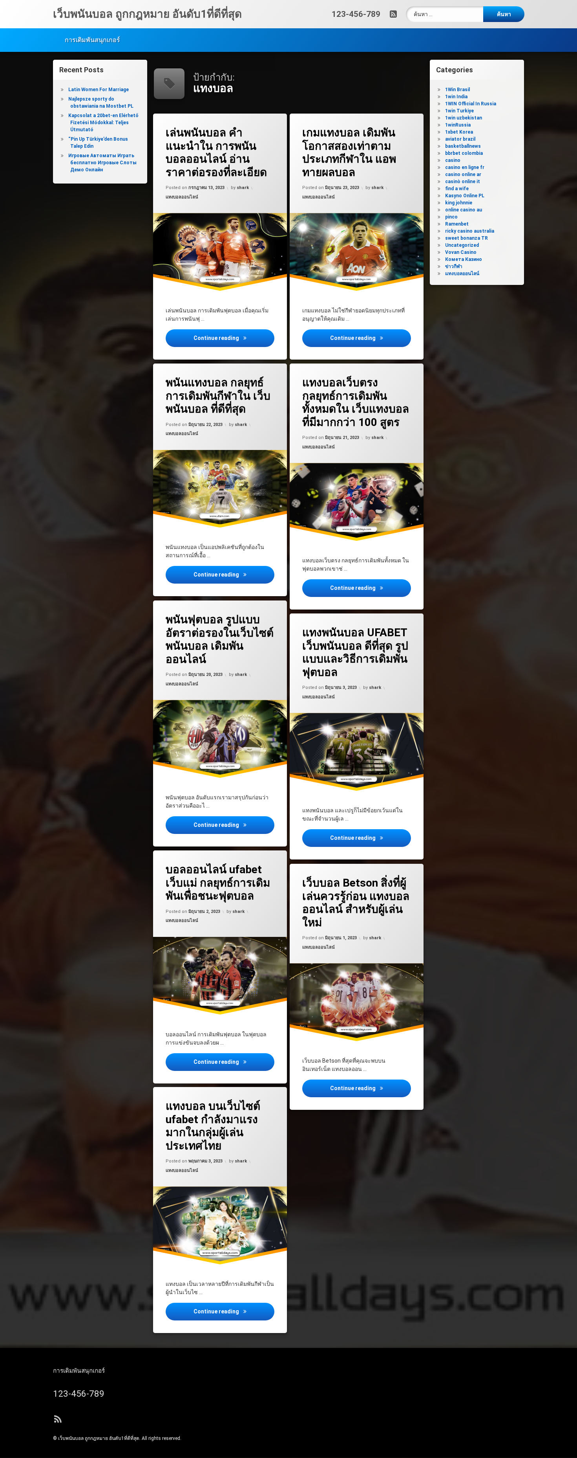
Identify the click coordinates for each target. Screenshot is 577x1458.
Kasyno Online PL (464, 195)
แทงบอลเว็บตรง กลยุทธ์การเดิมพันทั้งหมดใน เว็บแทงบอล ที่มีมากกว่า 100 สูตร (355, 402)
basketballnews (463, 146)
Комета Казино (463, 259)
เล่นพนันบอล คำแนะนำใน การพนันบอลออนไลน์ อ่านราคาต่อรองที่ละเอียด (216, 152)
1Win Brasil (457, 89)
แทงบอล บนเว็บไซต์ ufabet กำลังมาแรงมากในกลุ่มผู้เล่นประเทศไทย (213, 1126)
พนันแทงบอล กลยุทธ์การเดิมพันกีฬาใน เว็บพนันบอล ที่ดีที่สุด (218, 395)
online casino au (463, 210)
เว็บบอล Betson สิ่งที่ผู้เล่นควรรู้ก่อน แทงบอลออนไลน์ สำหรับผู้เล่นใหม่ (355, 902)
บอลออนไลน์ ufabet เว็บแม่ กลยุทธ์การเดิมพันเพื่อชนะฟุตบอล (218, 882)
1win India (456, 96)
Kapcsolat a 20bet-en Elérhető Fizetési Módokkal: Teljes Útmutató (103, 122)
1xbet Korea (459, 132)
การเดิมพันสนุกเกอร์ (92, 40)
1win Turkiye (459, 111)
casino (452, 160)
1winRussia (458, 125)
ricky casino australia (469, 231)
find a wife (457, 188)
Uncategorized (462, 245)
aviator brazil (460, 139)
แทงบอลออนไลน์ (182, 197)
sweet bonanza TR (466, 238)
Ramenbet (457, 224)
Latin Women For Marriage (98, 89)
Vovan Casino (461, 252)
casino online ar (463, 174)
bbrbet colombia (464, 153)
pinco (451, 217)
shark (243, 188)
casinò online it (462, 181)
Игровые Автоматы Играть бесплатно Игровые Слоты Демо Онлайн (102, 163)
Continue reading (234, 337)
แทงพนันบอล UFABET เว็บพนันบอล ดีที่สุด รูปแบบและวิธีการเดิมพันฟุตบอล (355, 652)
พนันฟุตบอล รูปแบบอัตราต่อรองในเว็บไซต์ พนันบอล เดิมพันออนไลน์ (220, 639)
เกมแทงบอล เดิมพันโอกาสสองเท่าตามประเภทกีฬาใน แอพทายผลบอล (349, 152)
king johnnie (458, 203)
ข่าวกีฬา (453, 266)
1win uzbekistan (463, 118)
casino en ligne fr (464, 167)
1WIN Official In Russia (470, 104)
